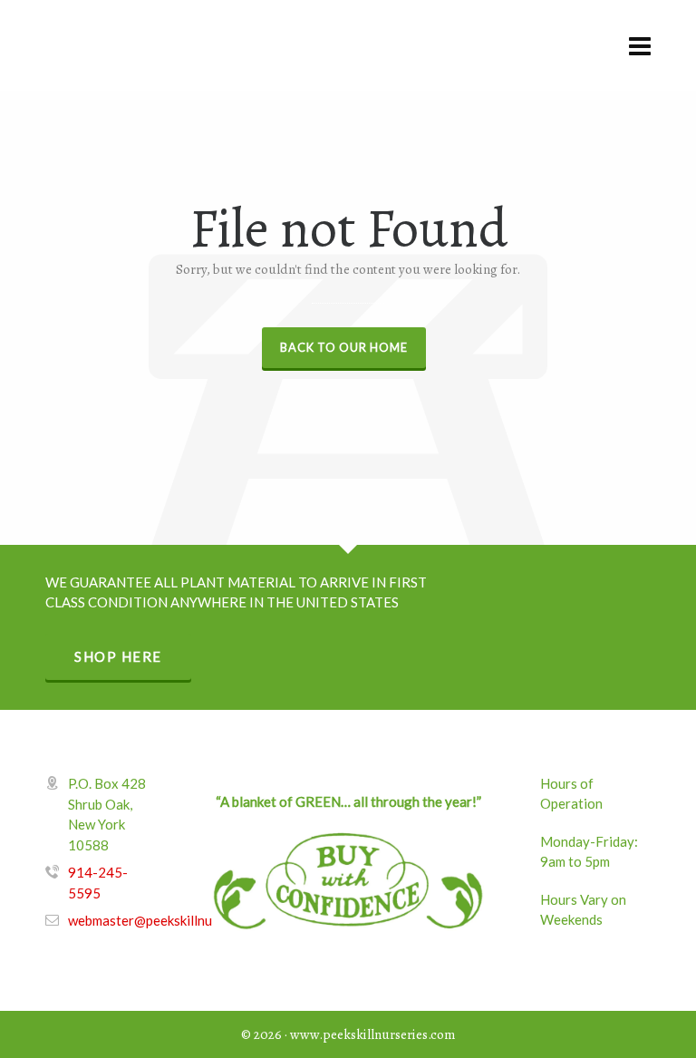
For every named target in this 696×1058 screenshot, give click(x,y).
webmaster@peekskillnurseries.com (174, 920)
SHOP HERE (118, 656)
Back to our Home (344, 347)
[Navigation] (640, 45)
